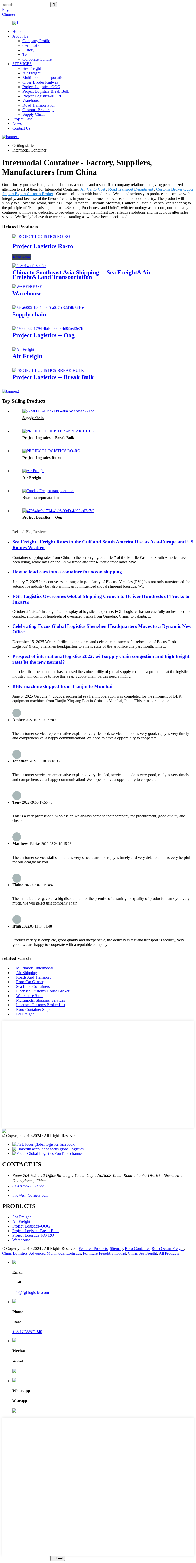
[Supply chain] (48, 307)
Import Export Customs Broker (28, 194)
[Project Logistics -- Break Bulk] (48, 370)
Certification (32, 45)
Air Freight (31, 73)
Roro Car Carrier (29, 982)
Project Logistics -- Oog (43, 335)
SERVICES (22, 64)
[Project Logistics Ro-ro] (41, 236)
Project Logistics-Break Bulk (45, 91)
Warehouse (31, 100)
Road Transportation (38, 105)
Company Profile (36, 41)
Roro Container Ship (33, 1009)
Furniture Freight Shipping (104, 1253)
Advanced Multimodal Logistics (55, 1253)
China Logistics (14, 1253)
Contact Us (21, 128)
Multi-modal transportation (43, 77)
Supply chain (29, 314)
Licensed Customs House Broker (42, 991)
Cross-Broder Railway (40, 82)
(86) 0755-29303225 (29, 1186)
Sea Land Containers (33, 986)
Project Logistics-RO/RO (42, 96)
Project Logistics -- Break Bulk (53, 377)
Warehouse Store (29, 995)
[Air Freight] (23, 349)
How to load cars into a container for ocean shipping (67, 571)
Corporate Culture (37, 59)
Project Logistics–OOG (41, 87)
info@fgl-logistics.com (30, 1195)
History (28, 50)
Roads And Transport (33, 977)
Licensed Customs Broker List (40, 1005)
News (17, 123)
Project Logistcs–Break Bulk (35, 1231)
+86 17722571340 (27, 1331)
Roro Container (137, 1248)
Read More (22, 257)
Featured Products (93, 1248)
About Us (20, 36)
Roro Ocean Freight (168, 1248)
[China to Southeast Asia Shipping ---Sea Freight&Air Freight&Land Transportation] (29, 265)
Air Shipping (26, 972)
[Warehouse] (27, 286)
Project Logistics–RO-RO (33, 1235)
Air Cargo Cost (92, 189)
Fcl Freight (25, 1014)
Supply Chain (33, 114)
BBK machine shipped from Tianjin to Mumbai (62, 686)
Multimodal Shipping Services (40, 1000)
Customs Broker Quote (174, 189)
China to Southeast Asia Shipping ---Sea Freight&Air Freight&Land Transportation (81, 274)
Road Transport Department (130, 189)
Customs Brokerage (38, 110)
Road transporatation (40, 497)
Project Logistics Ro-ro (42, 246)
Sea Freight (31, 68)
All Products (169, 1253)
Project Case (22, 119)
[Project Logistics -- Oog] (47, 328)
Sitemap (116, 1248)
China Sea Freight (142, 1253)
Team (26, 54)
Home (17, 31)
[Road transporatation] (48, 491)
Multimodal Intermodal (34, 968)
